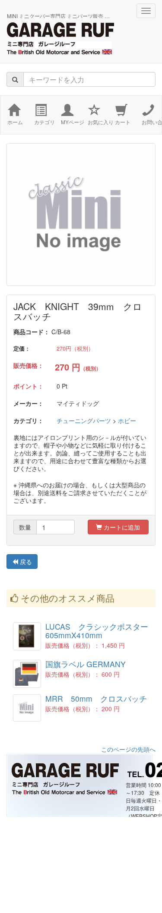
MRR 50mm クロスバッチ (96, 698)
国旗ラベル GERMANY (85, 664)
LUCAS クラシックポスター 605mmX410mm (96, 630)
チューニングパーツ (84, 420)
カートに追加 (121, 527)
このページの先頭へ (128, 749)
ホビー (127, 420)
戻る (25, 561)
